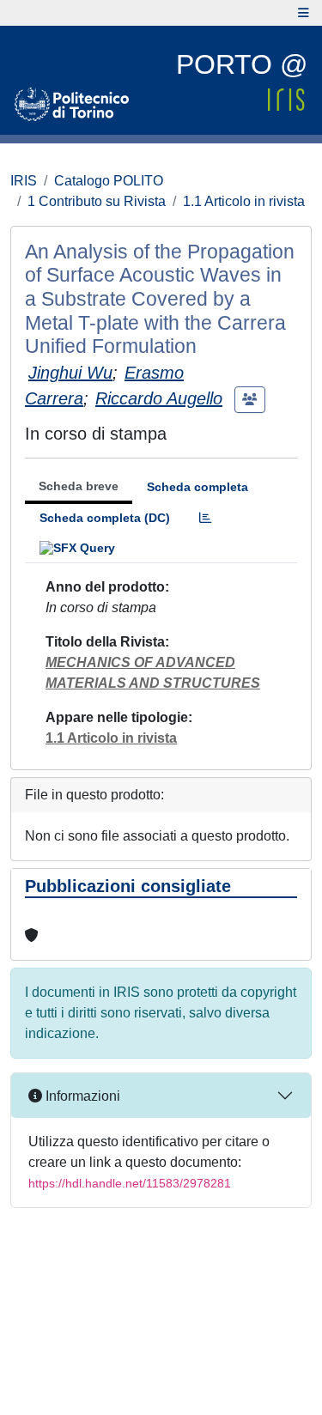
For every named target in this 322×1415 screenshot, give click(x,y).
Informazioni (81, 1096)
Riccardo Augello (158, 398)
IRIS (23, 180)
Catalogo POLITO (108, 180)
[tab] (205, 518)
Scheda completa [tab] (197, 487)
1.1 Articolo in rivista (244, 201)
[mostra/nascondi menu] (303, 12)
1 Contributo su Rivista (96, 201)
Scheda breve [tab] (78, 486)
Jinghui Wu (70, 372)
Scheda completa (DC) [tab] (104, 518)
